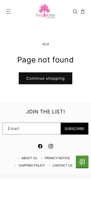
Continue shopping (45, 78)
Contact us (63, 165)
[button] (8, 11)
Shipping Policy (32, 165)
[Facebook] (40, 146)
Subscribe (74, 129)
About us (29, 158)
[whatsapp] (82, 162)
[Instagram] (51, 146)
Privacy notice (57, 158)
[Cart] (82, 11)
